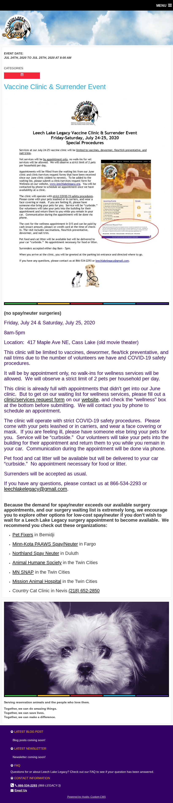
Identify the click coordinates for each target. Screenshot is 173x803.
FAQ (17, 765)
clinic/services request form (34, 399)
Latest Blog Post (28, 731)
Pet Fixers (22, 534)
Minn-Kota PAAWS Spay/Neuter (45, 544)
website (90, 399)
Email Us (21, 790)
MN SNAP (23, 572)
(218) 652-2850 (84, 590)
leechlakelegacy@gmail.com (35, 489)
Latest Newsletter (30, 748)
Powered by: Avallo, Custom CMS (86, 796)
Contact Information (32, 778)
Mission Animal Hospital (36, 581)
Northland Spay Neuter (35, 553)
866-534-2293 (27, 785)
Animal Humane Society (37, 562)
